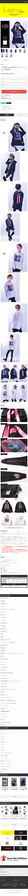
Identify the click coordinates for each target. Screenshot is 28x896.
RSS (12, 886)
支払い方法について (9, 883)
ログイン (16, 877)
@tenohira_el (6, 561)
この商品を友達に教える (6, 106)
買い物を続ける (4, 110)
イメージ (21, 114)
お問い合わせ (17, 880)
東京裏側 (5, 59)
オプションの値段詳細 (5, 95)
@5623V (5, 569)
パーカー (9, 59)
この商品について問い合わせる (7, 108)
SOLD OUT (14, 92)
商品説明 (7, 114)
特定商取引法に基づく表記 (6, 98)
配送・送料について (16, 883)
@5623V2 (5, 571)
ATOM (15, 886)
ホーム (2, 59)
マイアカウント (3, 877)
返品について (22, 883)
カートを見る (3, 880)
